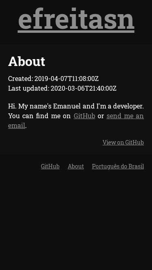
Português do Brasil (118, 166)
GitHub (84, 115)
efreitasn (76, 18)
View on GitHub (123, 142)
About (76, 166)
